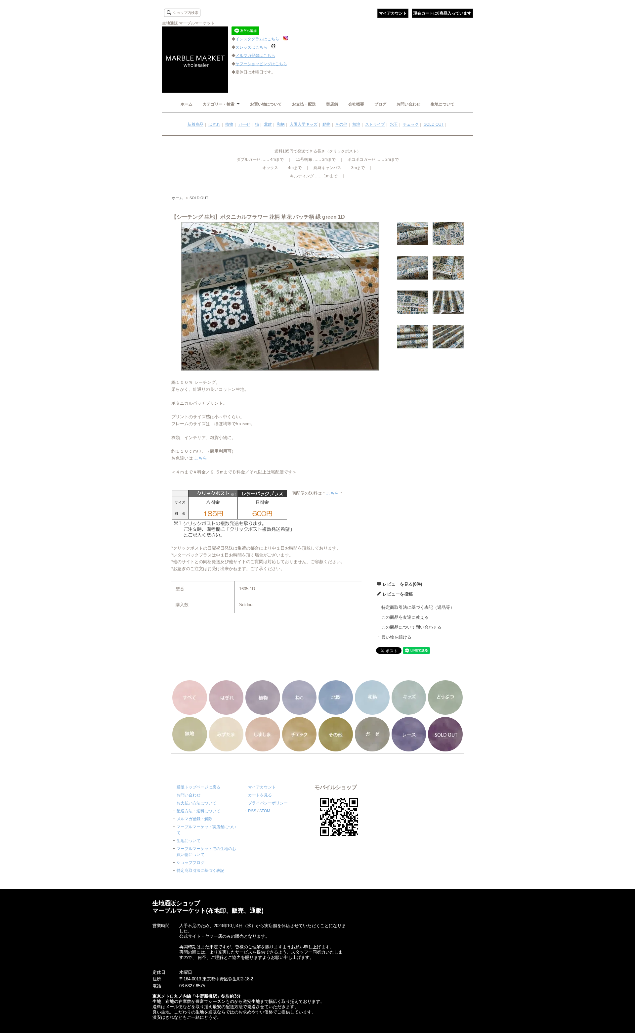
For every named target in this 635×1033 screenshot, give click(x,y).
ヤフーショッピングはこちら (261, 64)
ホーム (186, 104)
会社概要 (356, 104)
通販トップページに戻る (198, 787)
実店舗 (332, 104)
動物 (326, 124)
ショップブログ (190, 862)
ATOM (264, 811)
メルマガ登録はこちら (255, 55)
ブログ (380, 104)
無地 (356, 124)
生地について (442, 104)
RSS (252, 811)
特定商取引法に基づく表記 (200, 870)
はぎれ (214, 124)
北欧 (268, 124)
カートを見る (260, 795)
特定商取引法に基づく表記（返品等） (417, 607)
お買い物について (266, 104)
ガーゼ (244, 124)
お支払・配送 (304, 104)
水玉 (394, 124)
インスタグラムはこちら (257, 39)
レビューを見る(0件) (402, 584)
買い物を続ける (396, 637)
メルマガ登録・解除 (194, 819)
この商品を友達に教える (405, 617)
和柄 (281, 124)
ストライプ (375, 124)
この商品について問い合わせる (411, 627)
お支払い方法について (196, 803)
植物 (229, 124)
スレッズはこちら (251, 47)
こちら (200, 458)
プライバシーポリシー (268, 803)
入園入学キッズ (304, 124)
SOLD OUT (434, 124)
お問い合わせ (408, 104)
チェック (411, 124)
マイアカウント (393, 13)
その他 (341, 124)
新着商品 (195, 124)
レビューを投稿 (398, 594)
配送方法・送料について (198, 811)
